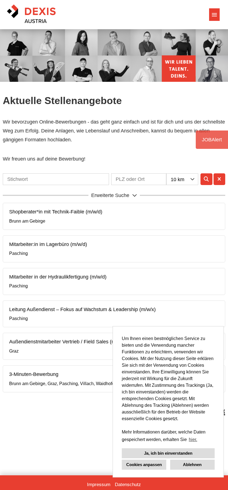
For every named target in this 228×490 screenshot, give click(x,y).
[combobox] (182, 179)
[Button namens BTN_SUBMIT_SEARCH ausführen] (206, 179)
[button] (114, 195)
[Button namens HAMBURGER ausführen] (214, 14)
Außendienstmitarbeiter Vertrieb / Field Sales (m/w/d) (68, 341)
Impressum (98, 484)
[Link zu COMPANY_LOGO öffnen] (31, 14)
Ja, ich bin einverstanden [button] (168, 453)
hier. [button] (193, 439)
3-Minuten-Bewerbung (33, 374)
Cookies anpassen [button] (144, 464)
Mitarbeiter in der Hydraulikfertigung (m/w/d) (57, 277)
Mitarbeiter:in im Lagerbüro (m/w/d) (48, 244)
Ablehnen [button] (192, 464)
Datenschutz (128, 484)
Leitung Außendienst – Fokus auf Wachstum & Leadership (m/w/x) (82, 309)
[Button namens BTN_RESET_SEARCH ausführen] (219, 179)
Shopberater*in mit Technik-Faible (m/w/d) (55, 212)
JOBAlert (212, 139)
